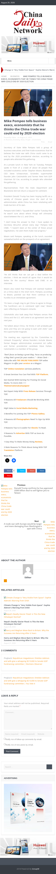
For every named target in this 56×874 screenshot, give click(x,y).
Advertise (20, 433)
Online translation (16, 369)
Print (43, 142)
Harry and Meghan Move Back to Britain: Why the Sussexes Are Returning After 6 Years (26, 639)
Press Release (29, 391)
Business (9, 140)
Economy (16, 140)
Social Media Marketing (26, 408)
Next (37, 521)
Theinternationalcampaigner (16, 385)
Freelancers (21, 399)
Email (50, 142)
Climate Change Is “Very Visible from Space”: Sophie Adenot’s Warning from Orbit (27, 606)
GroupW (35, 869)
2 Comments (36, 140)
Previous (21, 485)
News (23, 140)
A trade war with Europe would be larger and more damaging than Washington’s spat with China (23, 526)
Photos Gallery (38, 413)
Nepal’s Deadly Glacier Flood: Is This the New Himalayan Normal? (24, 622)
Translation (9, 450)
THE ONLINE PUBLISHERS (27, 360)
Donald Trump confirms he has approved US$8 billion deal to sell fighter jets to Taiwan (33, 490)
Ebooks (34, 427)
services (26, 363)
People (28, 140)
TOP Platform (42, 374)
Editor (14, 137)
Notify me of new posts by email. (19, 745)
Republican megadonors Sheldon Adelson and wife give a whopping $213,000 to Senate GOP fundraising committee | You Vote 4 (26, 680)
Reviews (38, 441)
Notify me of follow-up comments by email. (24, 739)
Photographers (23, 419)
